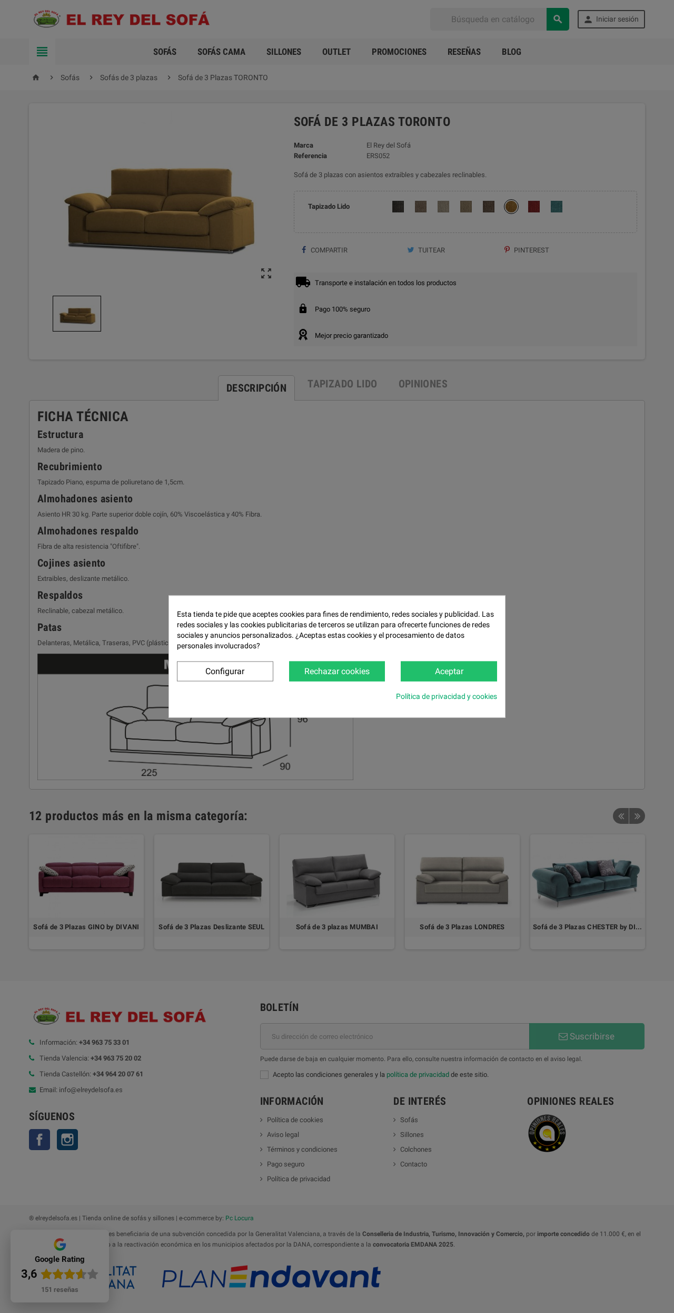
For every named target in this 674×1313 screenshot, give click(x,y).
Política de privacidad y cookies (446, 696)
